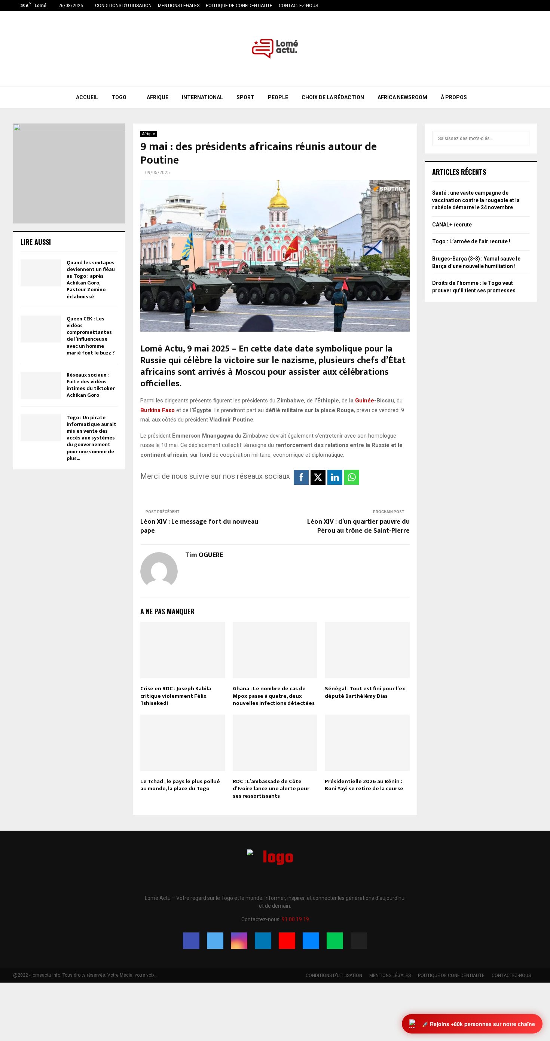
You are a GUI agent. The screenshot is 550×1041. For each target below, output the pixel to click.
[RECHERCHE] (521, 138)
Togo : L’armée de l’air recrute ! (471, 241)
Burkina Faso (157, 410)
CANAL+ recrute (452, 225)
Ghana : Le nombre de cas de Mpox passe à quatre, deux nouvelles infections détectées (274, 696)
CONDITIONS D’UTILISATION (123, 5)
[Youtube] (287, 940)
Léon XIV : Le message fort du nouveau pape (199, 526)
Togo (118, 97)
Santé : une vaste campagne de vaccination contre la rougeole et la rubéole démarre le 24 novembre (476, 200)
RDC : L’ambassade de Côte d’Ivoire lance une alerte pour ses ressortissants (271, 789)
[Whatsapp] (335, 940)
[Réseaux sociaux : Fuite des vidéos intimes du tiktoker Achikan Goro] (41, 385)
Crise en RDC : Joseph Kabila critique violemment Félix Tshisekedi (175, 696)
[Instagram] (239, 940)
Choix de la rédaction (333, 97)
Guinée (364, 400)
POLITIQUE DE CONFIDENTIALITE (239, 5)
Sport (245, 97)
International (202, 97)
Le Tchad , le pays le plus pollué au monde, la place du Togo (180, 785)
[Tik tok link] (535, 5)
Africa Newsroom (402, 97)
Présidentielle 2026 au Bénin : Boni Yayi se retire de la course (364, 785)
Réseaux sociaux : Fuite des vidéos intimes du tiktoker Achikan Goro (91, 385)
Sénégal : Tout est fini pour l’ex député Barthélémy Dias (365, 692)
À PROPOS (454, 97)
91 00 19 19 (295, 919)
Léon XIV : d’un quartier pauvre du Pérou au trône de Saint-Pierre (358, 526)
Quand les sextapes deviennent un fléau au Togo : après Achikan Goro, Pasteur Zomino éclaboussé (91, 279)
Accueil (87, 97)
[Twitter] (215, 940)
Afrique (157, 97)
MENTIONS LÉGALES (178, 5)
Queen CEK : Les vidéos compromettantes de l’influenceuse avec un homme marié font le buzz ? (91, 335)
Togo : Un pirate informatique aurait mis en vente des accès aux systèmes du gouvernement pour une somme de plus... (91, 438)
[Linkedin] (263, 940)
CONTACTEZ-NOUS (298, 5)
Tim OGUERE (204, 555)
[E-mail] (311, 940)
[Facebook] (191, 940)
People (278, 97)
